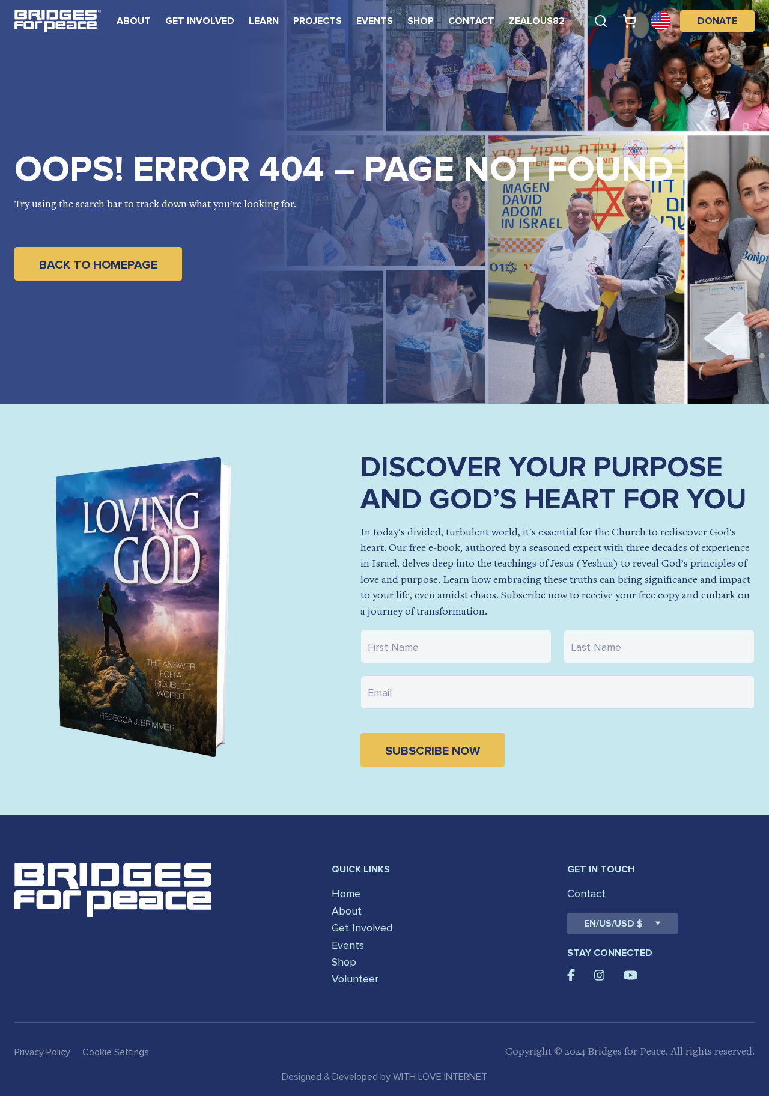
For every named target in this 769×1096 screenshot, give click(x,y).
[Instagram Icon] (599, 975)
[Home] (57, 21)
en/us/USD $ (613, 924)
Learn (264, 21)
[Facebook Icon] (571, 975)
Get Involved (199, 21)
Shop (420, 21)
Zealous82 (537, 21)
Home (346, 893)
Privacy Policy (42, 1052)
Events (374, 21)
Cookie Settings (115, 1052)
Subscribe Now (432, 751)
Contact (471, 21)
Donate (717, 21)
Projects (317, 21)
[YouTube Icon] (630, 975)
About (134, 21)
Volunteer (355, 978)
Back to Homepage (98, 265)
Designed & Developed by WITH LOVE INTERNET (384, 1077)
